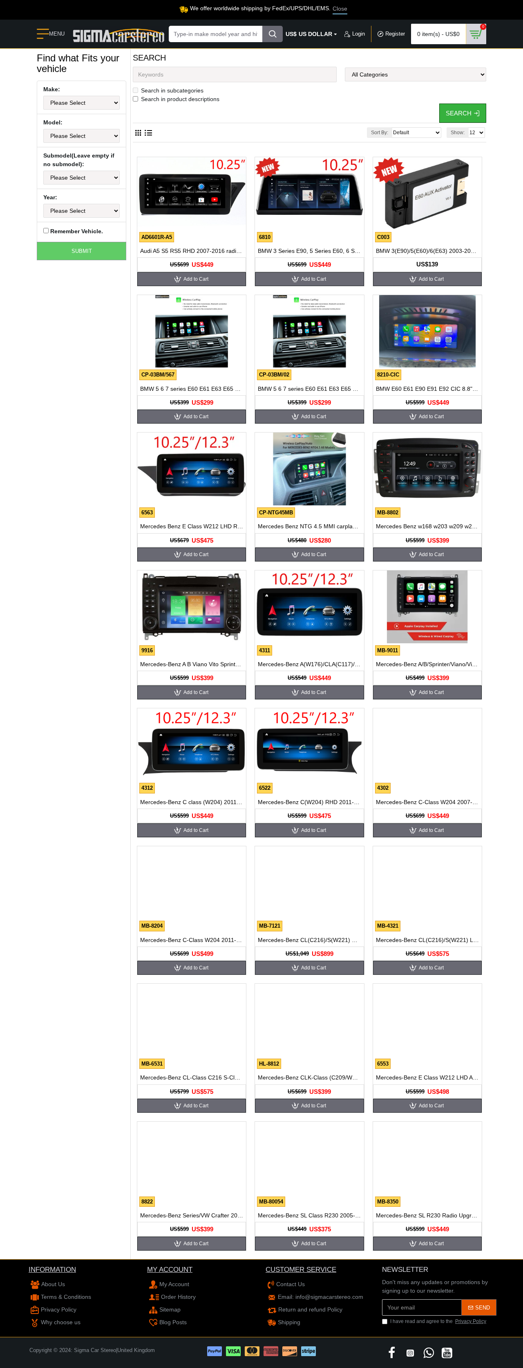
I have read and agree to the (438, 1321)
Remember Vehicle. (76, 231)
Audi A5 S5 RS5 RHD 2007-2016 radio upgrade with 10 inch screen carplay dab (191, 251)
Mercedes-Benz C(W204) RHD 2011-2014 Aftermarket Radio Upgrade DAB (309, 802)
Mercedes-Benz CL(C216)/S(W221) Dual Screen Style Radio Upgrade (309, 940)
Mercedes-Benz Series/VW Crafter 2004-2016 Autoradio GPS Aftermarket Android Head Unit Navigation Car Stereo (191, 1215)
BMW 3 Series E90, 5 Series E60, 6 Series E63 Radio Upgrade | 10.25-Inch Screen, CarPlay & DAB (309, 251)
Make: (51, 89)
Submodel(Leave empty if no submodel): (78, 159)
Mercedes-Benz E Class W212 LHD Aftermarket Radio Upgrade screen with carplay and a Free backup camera (427, 1077)
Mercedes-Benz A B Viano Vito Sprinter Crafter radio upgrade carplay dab (191, 664)
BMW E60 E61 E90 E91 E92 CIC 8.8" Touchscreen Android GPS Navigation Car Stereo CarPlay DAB (427, 388)
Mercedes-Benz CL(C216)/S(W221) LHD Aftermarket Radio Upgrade (427, 940)
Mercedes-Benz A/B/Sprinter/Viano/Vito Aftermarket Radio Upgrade (427, 664)
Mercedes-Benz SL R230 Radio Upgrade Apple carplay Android (427, 1215)
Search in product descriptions (180, 99)
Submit (82, 251)
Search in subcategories (172, 90)
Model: (53, 122)
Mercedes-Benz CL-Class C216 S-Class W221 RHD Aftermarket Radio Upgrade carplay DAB (191, 1077)
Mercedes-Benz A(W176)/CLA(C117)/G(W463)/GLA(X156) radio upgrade (309, 664)
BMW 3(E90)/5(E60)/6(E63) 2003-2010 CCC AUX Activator (427, 251)
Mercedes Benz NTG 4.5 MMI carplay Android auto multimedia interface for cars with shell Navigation (309, 526)
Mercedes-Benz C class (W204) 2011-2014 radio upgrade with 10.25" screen (191, 802)
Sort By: (379, 132)
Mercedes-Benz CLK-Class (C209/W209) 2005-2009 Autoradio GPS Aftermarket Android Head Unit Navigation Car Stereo (309, 1077)
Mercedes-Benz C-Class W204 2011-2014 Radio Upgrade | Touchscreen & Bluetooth (191, 940)
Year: (50, 197)
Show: (458, 132)
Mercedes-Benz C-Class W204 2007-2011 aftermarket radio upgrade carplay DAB (427, 802)
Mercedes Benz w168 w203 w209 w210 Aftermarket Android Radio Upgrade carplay (427, 526)
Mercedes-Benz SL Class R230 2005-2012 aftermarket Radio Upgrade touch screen (309, 1215)
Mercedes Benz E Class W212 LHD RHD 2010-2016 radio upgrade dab (191, 526)
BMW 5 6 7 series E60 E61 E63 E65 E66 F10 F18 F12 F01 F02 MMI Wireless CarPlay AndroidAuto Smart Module (191, 388)
